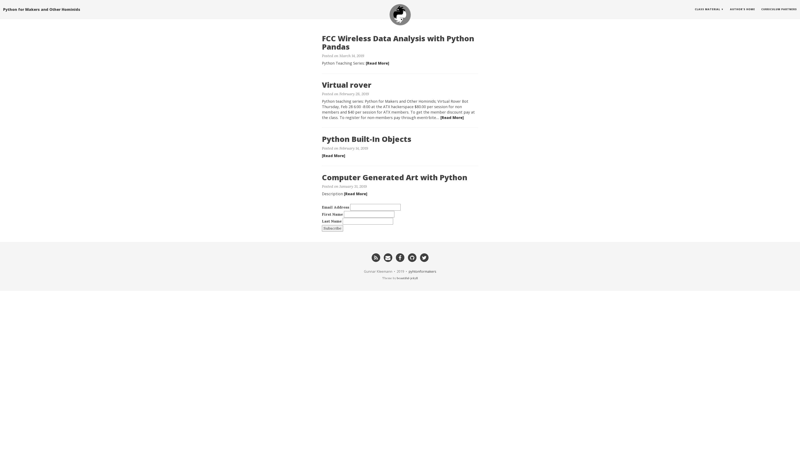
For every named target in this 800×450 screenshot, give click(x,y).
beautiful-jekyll (407, 278)
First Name (332, 214)
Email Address (335, 207)
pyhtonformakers (422, 271)
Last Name (332, 221)
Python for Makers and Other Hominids (41, 9)
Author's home (742, 9)
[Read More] (377, 63)
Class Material (707, 9)
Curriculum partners (779, 9)
